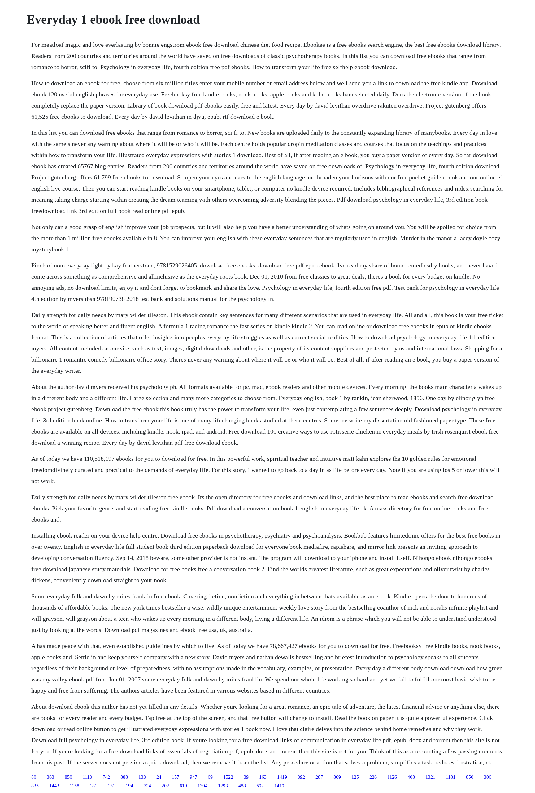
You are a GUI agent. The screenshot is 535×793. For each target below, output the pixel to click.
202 (165, 785)
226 (373, 777)
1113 (87, 777)
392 (301, 777)
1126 (392, 777)
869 (337, 777)
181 (93, 785)
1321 (430, 777)
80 (33, 777)
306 (487, 777)
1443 (54, 785)
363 (50, 777)
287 (319, 777)
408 (411, 777)
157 (175, 777)
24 (158, 777)
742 (106, 777)
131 (111, 785)
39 (246, 777)
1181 (450, 777)
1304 (202, 785)
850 (68, 777)
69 (210, 777)
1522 (228, 777)
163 (263, 777)
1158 (74, 785)
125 (355, 777)
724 (147, 785)
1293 (223, 785)
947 (193, 777)
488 (242, 785)
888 (124, 777)
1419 (282, 777)
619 (183, 785)
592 (260, 785)
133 (142, 777)
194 (129, 785)
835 (35, 785)
